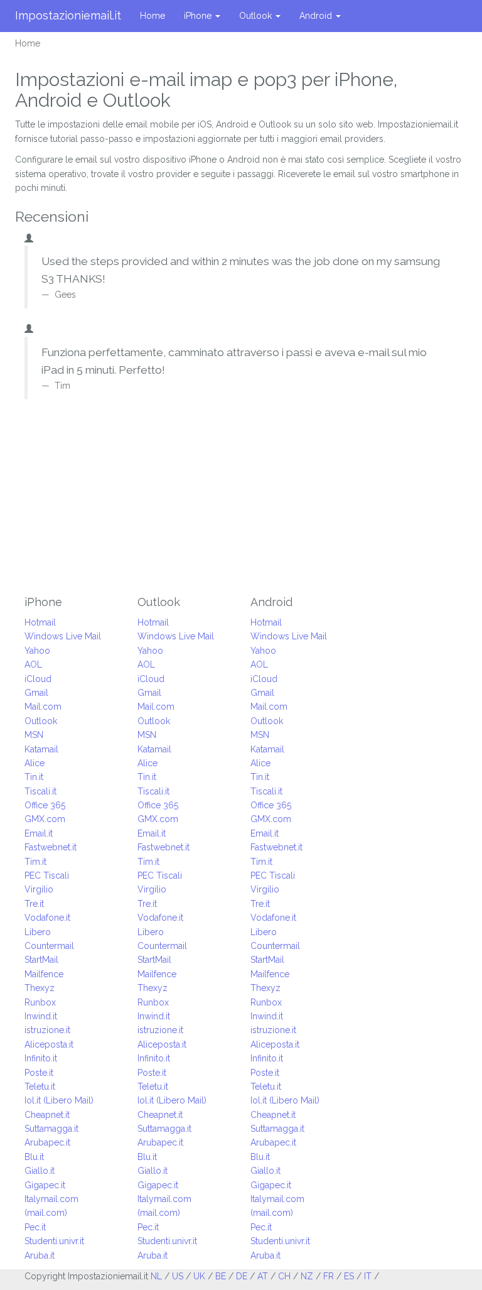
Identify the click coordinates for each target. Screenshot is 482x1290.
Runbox (40, 1002)
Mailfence (43, 974)
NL (156, 1276)
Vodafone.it (47, 918)
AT (262, 1276)
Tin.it (33, 777)
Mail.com (43, 707)
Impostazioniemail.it (68, 15)
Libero (37, 932)
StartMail (41, 960)
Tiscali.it (40, 791)
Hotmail (40, 622)
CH (284, 1276)
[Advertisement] (241, 501)
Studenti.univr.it (54, 1241)
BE (220, 1276)
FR (328, 1276)
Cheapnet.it (47, 1115)
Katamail (41, 749)
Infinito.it (40, 1058)
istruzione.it (47, 1030)
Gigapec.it (44, 1185)
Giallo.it (39, 1171)
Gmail (36, 693)
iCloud (37, 679)
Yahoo (37, 651)
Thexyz (39, 988)
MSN (33, 735)
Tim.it (35, 862)
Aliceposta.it (48, 1044)
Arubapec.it (47, 1142)
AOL (33, 664)
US (177, 1276)
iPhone (199, 16)
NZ (307, 1276)
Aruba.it (39, 1255)
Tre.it (34, 904)
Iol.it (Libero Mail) (59, 1100)
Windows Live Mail (62, 636)
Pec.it (35, 1227)
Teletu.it (39, 1086)
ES (349, 1276)
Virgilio (38, 889)
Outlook (256, 16)
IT (368, 1276)
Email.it (38, 833)
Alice (34, 763)
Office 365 (44, 805)
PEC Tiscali (46, 875)
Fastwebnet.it (50, 847)
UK (199, 1276)
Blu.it (34, 1157)
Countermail (49, 946)
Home (152, 16)
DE (241, 1276)
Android (317, 16)
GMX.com (44, 819)
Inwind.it (40, 1016)
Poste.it (38, 1073)
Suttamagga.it (51, 1129)
